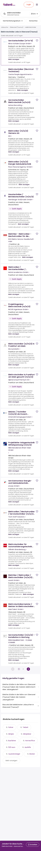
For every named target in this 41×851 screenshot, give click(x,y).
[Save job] (37, 41)
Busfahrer (12, 740)
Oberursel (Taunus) (16, 27)
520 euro (11, 747)
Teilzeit (25, 727)
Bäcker (32, 754)
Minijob (11, 734)
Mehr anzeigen (13, 59)
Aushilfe (28, 747)
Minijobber (27, 734)
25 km (33, 14)
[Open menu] (37, 4)
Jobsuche (4, 27)
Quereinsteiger (14, 754)
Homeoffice (30, 740)
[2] (28, 669)
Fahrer (10, 727)
